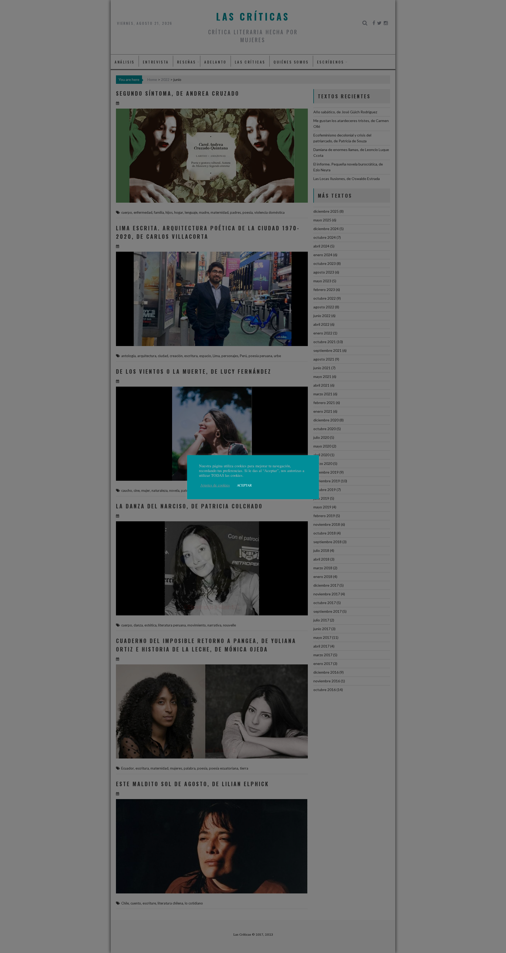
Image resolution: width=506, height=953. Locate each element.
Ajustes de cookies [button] (215, 485)
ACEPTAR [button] (244, 485)
